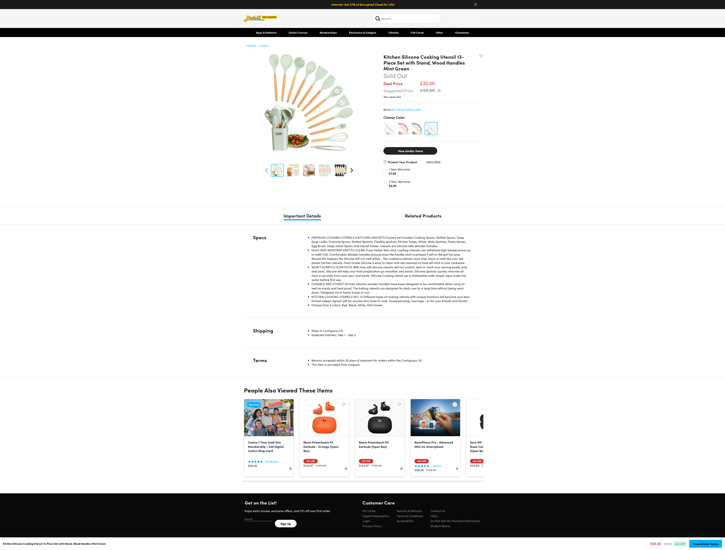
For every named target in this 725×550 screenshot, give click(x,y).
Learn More (433, 162)
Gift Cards (417, 32)
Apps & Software (266, 32)
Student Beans (440, 526)
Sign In (457, 18)
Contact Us (437, 511)
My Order (369, 511)
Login (366, 521)
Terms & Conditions (410, 516)
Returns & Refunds (409, 511)
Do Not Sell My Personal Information (455, 521)
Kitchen (264, 45)
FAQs (434, 516)
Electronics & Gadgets (362, 32)
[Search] (378, 18)
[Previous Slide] (266, 170)
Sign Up (285, 523)
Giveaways (462, 32)
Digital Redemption (375, 516)
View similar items (410, 151)
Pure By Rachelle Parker (406, 109)
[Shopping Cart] (477, 18)
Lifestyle (393, 32)
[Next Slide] (351, 170)
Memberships (328, 32)
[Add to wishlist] (481, 56)
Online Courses (298, 32)
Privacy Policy (372, 526)
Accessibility (405, 521)
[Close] (475, 4)
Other (439, 32)
